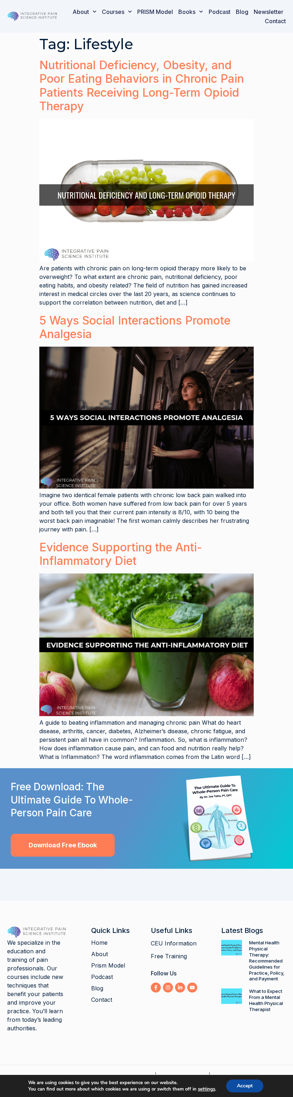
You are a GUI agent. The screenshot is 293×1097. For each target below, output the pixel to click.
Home (99, 942)
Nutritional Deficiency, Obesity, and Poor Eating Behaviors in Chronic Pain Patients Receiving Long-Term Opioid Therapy (141, 85)
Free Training (169, 956)
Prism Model (108, 965)
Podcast (219, 11)
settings (206, 1089)
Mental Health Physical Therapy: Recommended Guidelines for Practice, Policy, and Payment (266, 960)
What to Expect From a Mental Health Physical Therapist (266, 1000)
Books (186, 11)
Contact (275, 21)
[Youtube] (192, 988)
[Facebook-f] (156, 988)
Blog (242, 11)
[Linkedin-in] (180, 988)
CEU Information (174, 943)
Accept (245, 1085)
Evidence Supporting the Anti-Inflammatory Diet (120, 554)
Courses (113, 11)
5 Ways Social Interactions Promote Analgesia (134, 327)
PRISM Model (155, 11)
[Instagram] (168, 988)
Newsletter (268, 11)
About (81, 11)
